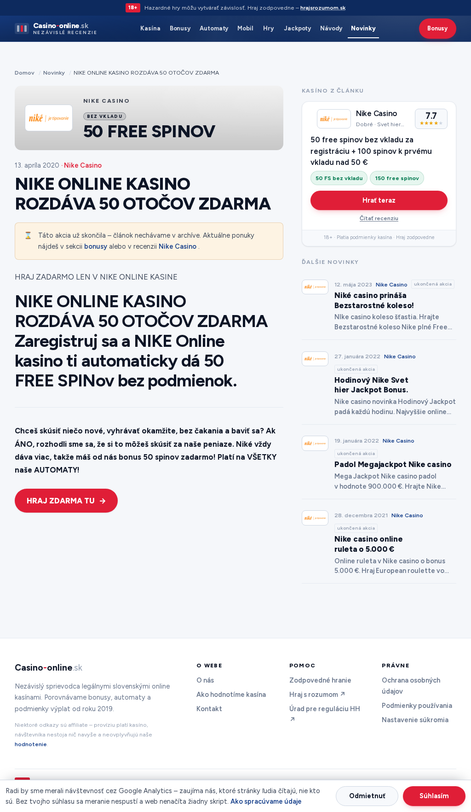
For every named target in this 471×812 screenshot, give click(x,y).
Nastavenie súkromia (415, 720)
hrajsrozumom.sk (322, 7)
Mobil (245, 28)
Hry (268, 28)
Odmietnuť (367, 796)
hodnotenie (31, 744)
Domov (24, 72)
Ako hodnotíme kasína (231, 694)
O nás (205, 680)
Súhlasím (434, 796)
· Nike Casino (81, 165)
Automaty (214, 28)
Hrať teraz (379, 200)
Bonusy (180, 28)
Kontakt (209, 709)
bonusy (95, 246)
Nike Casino (177, 246)
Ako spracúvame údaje (266, 801)
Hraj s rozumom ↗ (317, 694)
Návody (331, 28)
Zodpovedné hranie (320, 680)
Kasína (150, 28)
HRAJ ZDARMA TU (61, 500)
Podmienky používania (417, 705)
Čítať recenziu (379, 218)
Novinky (363, 28)
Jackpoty (297, 28)
